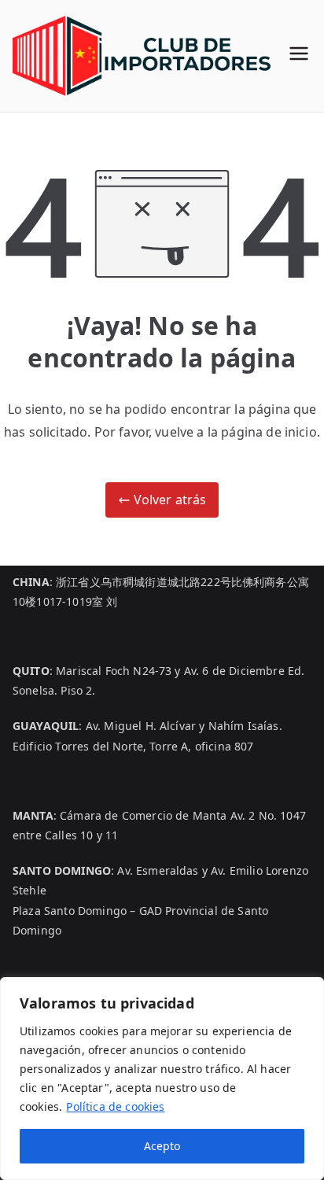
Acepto (162, 1145)
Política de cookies (115, 1106)
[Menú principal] (298, 55)
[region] (162, 1078)
